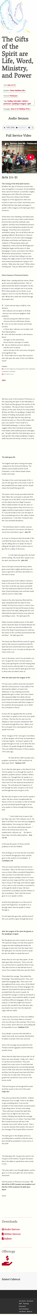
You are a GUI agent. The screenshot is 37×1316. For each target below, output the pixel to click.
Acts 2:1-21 (11, 85)
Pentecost (13, 96)
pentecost (7, 104)
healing (10, 101)
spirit (29, 104)
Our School (30, 1301)
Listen (26, 183)
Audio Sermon (12, 1229)
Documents (22, 1306)
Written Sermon (12, 1234)
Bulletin (8, 1238)
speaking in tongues (19, 104)
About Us (29, 1311)
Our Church (22, 1301)
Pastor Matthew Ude (17, 90)
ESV (3, 380)
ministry (25, 101)
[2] (2, 374)
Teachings (26, 1303)
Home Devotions (24, 1309)
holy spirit (17, 101)
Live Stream (22, 1311)
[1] (2, 369)
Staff (20, 1303)
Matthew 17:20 (24, 109)
